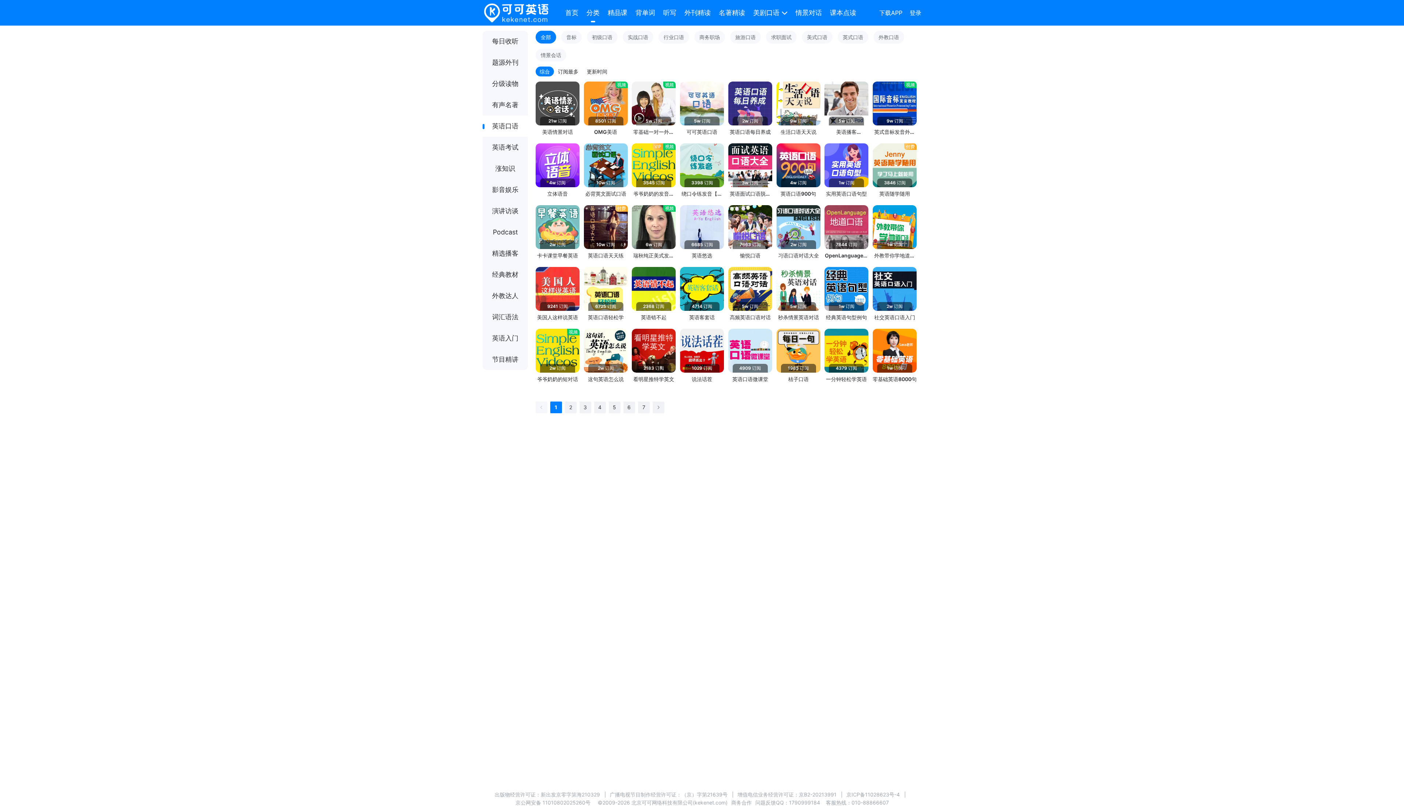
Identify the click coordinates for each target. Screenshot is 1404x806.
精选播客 (505, 253)
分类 (593, 12)
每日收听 (505, 41)
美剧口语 (766, 12)
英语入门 (505, 338)
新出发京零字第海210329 (570, 794)
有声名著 (505, 105)
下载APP (890, 12)
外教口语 (889, 37)
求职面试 (781, 37)
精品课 (617, 12)
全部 (546, 37)
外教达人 (505, 296)
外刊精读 (697, 12)
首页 (571, 12)
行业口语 (674, 37)
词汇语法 (505, 317)
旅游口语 (745, 37)
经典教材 (505, 274)
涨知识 (505, 168)
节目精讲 (505, 359)
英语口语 (505, 126)
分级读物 (505, 83)
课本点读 (843, 12)
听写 (669, 12)
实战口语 (638, 37)
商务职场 (709, 37)
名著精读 (732, 12)
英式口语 (853, 37)
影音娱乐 (505, 189)
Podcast (505, 232)
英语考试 (505, 147)
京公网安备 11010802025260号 (553, 802)
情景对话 (809, 12)
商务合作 (741, 802)
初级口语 (602, 37)
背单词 (645, 12)
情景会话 (551, 55)
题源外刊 (505, 62)
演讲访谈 (505, 211)
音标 (571, 37)
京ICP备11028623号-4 (873, 794)
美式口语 (817, 37)
